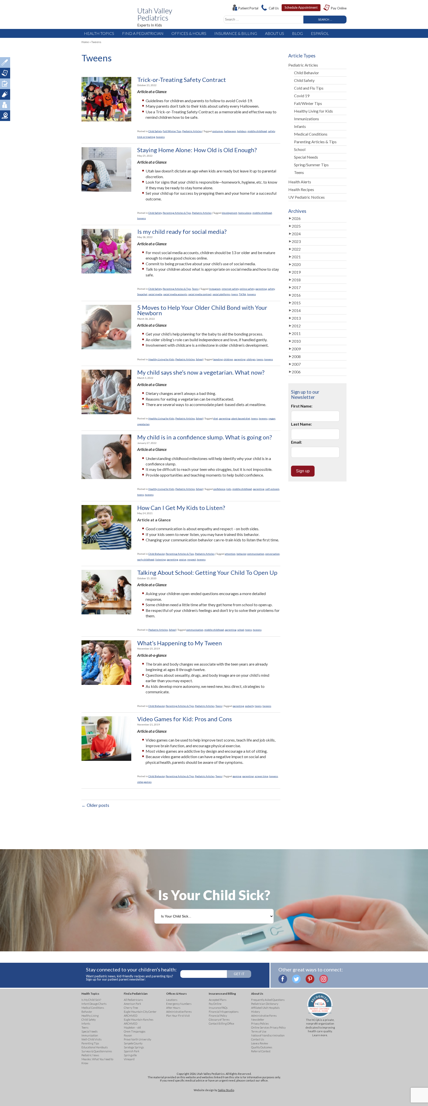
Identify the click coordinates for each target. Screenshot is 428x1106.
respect (191, 559)
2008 (296, 356)
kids (228, 488)
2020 (296, 264)
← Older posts (95, 805)
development (229, 212)
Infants (300, 126)
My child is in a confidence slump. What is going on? (204, 437)
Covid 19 (301, 95)
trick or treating (146, 136)
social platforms (221, 294)
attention (230, 553)
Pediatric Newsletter (5, 94)
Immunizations (306, 118)
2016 (296, 295)
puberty (249, 705)
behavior (241, 553)
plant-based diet (240, 418)
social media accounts (175, 294)
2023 (296, 241)
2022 (296, 249)
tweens (160, 136)
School (199, 359)
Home (85, 42)
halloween (230, 131)
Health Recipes (301, 189)
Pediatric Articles (192, 131)
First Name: (301, 406)
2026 (296, 218)
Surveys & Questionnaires (5, 83)
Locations (5, 115)
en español (245, 934)
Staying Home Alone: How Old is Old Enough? (197, 150)
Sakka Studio (226, 1090)
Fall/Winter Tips (172, 131)
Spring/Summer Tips (311, 164)
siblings (251, 359)
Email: (296, 442)
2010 (296, 341)
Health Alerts (299, 181)
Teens (195, 288)
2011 (296, 333)
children (228, 359)
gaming (237, 776)
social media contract (200, 294)
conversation (272, 553)
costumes (217, 131)
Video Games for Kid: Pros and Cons (184, 719)
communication (255, 553)
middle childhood (257, 131)
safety (271, 131)
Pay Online (339, 8)
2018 (296, 279)
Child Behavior (156, 553)
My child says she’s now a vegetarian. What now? (201, 372)
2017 (296, 287)
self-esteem (272, 488)
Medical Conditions (310, 134)
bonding (218, 359)
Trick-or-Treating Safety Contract (181, 79)
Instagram (215, 288)
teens (234, 294)
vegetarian (143, 424)
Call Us (274, 8)
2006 (296, 371)
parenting (261, 288)
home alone (244, 212)
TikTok (242, 294)
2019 (296, 272)
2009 (296, 348)
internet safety (230, 288)
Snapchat (142, 294)
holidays (241, 131)
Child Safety (155, 131)
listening (160, 559)
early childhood (145, 559)
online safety (247, 288)
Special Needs (306, 157)
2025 (296, 226)
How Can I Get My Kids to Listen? (181, 507)
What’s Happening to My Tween (179, 643)
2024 (296, 233)
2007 (296, 364)
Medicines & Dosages (5, 62)
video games (144, 781)
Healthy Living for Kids (161, 359)
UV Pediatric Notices (306, 197)
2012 (296, 325)
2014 (296, 310)
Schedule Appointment (301, 7)
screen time (261, 776)
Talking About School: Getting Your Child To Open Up (207, 572)
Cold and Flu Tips (308, 88)
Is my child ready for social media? (182, 231)
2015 (296, 302)
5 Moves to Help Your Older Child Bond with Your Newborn (202, 310)
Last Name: (301, 424)
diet (215, 418)
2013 (296, 318)
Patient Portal (248, 8)
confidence (219, 488)
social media (155, 294)
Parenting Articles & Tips (177, 212)
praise (182, 559)
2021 (296, 256)
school (240, 629)
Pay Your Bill (5, 73)
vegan (271, 418)
